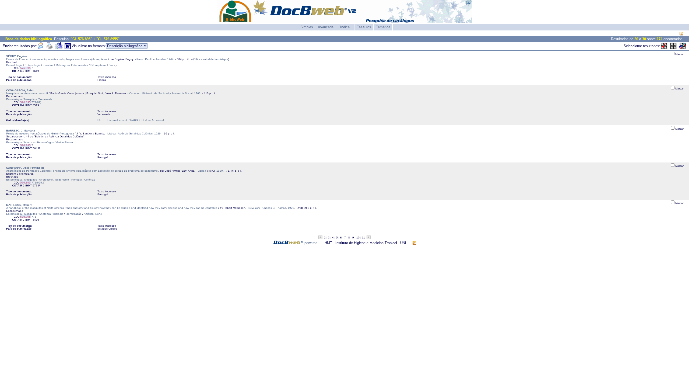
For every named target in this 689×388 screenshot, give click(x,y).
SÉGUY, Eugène (16, 56)
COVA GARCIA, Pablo (20, 90)
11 (363, 237)
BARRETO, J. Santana (20, 130)
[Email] (40, 48)
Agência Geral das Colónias (135, 133)
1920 (219, 170)
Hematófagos (45, 142)
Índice (345, 27)
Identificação (74, 213)
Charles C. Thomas (274, 207)
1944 (170, 59)
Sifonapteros (98, 65)
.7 (26, 68)
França (113, 65)
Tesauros (364, 27)
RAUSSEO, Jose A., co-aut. (147, 120)
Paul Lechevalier (155, 59)
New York (254, 207)
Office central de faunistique (210, 59)
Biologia (58, 213)
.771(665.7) (32, 182)
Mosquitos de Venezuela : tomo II (27, 93)
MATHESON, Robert (18, 204)
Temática (383, 27)
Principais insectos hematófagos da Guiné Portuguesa (40, 133)
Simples (306, 27)
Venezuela (45, 99)
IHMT (28, 71)
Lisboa (111, 133)
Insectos (48, 65)
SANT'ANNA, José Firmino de (25, 167)
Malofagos (62, 65)
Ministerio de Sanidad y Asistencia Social (167, 93)
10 (358, 237)
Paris (139, 59)
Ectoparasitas (79, 65)
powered (310, 243)
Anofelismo (46, 179)
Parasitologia (14, 65)
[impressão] (49, 48)
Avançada (325, 27)
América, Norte (93, 213)
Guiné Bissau (64, 142)
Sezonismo (62, 179)
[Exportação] (58, 48)
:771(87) (30, 102)
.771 (28, 216)
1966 (197, 93)
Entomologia (32, 65)
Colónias (89, 179)
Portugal (76, 179)
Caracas (134, 93)
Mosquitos (30, 99)
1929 (157, 133)
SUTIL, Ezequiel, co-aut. (112, 120)
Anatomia (45, 213)
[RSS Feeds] (681, 33)
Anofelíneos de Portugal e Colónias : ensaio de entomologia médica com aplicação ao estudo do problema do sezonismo (82, 170)
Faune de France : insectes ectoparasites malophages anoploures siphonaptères (56, 59)
